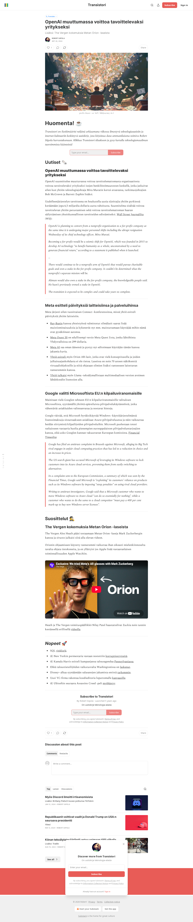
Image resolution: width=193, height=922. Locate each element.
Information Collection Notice (95, 883)
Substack (82, 916)
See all (50, 859)
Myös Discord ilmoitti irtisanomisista (69, 797)
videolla (75, 629)
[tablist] (57, 753)
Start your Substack (89, 909)
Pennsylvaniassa (123, 662)
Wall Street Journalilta (130, 214)
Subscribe (169, 5)
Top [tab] (48, 789)
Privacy (91, 901)
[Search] (152, 5)
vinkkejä (61, 651)
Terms (100, 901)
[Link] (41, 123)
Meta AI (55, 347)
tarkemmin (124, 672)
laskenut (125, 667)
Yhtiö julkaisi (58, 375)
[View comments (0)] (58, 47)
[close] (123, 844)
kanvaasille (118, 678)
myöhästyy (109, 683)
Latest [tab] (56, 789)
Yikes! (48, 824)
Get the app (110, 909)
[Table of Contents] (3, 461)
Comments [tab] (52, 753)
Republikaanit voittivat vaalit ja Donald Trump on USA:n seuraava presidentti (80, 818)
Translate (51, 16)
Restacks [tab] (64, 753)
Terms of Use (110, 880)
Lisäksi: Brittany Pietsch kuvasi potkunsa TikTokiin (69, 800)
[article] (96, 803)
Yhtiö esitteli (58, 357)
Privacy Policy (117, 883)
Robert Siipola (58, 38)
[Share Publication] (158, 5)
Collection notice (112, 901)
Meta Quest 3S (59, 338)
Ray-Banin (56, 323)
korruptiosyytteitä (116, 656)
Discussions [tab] (66, 789)
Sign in (184, 5)
